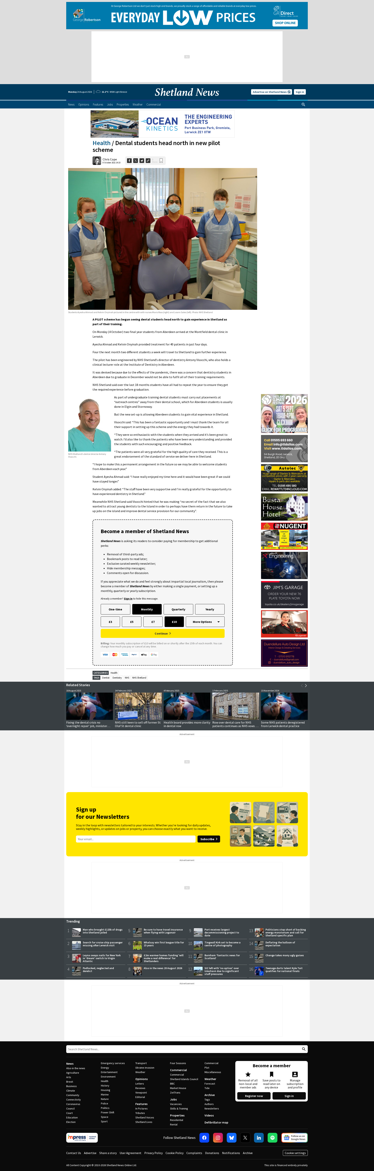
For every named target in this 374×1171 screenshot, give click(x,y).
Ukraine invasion (144, 1067)
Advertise (90, 1153)
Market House (178, 1088)
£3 (110, 622)
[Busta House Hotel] (284, 507)
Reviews (140, 1088)
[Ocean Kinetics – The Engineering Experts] (163, 124)
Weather (140, 1072)
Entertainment (109, 1072)
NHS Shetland (139, 677)
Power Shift (107, 1112)
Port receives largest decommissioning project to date (222, 932)
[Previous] (302, 686)
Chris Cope (110, 159)
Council (70, 1108)
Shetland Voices (144, 1117)
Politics (105, 1108)
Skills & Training (179, 1108)
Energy (105, 1067)
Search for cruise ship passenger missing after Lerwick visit (103, 944)
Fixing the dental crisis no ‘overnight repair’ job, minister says (86, 725)
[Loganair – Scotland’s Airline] (284, 623)
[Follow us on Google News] (294, 1138)
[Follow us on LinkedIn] (259, 1138)
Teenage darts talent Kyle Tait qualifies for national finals (284, 969)
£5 (131, 622)
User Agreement (130, 1153)
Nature (105, 1099)
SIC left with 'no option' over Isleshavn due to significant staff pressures (222, 971)
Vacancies (176, 1104)
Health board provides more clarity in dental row (187, 724)
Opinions (141, 1079)
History (105, 1085)
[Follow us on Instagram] (218, 1138)
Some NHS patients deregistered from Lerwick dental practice (283, 724)
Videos (209, 1115)
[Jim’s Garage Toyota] (284, 594)
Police (104, 1103)
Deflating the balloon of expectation (280, 944)
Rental (173, 1124)
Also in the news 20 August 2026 (163, 968)
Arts (68, 1077)
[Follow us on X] (245, 1138)
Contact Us (73, 1153)
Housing (105, 1090)
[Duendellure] (284, 653)
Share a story (108, 1153)
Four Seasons (178, 1063)
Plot (207, 1067)
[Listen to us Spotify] (272, 1138)
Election (71, 1122)
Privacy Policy (153, 1153)
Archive (210, 1095)
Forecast (210, 1083)
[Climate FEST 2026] (284, 396)
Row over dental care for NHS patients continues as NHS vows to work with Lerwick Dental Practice (235, 725)
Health (102, 143)
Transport (141, 1063)
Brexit (69, 1081)
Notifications (231, 1153)
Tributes (140, 1113)
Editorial (140, 1097)
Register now (254, 1096)
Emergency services (113, 1063)
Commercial (178, 1070)
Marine (105, 1094)
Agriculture (72, 1072)
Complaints (194, 1153)
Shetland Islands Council (184, 1079)
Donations (212, 1153)
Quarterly (178, 609)
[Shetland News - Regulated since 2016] (82, 1138)
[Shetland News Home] (187, 98)
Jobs (173, 1099)
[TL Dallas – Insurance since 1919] (284, 448)
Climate (70, 1090)
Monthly (147, 609)
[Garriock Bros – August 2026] (284, 536)
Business (71, 1086)
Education (72, 1117)
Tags (207, 1099)
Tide (207, 1088)
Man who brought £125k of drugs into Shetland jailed (103, 931)
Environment (108, 1076)
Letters (139, 1083)
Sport (104, 1121)
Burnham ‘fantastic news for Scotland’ (222, 957)
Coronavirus (73, 1104)
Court (69, 1113)
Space (104, 1117)
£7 (153, 622)
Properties (177, 1115)
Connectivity (73, 1099)
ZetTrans (175, 1092)
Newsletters (212, 1108)
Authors (209, 1104)
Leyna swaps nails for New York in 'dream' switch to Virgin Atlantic (102, 958)
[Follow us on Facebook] (204, 1138)
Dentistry (117, 677)
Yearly (210, 609)
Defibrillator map (216, 1122)
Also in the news (75, 1068)
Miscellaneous (213, 1072)
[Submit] (303, 1049)
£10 (174, 622)
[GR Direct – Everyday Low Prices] (187, 15)
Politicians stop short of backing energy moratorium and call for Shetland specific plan (286, 932)
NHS (127, 677)
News (69, 1063)
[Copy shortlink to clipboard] (148, 160)
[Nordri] (284, 565)
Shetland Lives (143, 1122)
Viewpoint (141, 1092)
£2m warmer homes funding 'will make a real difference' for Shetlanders (163, 958)
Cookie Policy (174, 1153)
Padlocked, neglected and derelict (98, 969)
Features (141, 1104)
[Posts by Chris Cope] (97, 160)
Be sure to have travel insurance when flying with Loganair (163, 931)
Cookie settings (295, 1153)
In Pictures (141, 1108)
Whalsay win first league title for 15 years (164, 944)
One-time (115, 609)
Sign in (300, 92)
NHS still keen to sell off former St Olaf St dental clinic (138, 724)
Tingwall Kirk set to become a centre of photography (223, 944)
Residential (176, 1120)
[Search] (303, 104)
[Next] (306, 686)
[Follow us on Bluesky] (231, 1138)
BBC (172, 1083)
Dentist (105, 677)
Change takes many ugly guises (285, 955)
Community (72, 1095)
